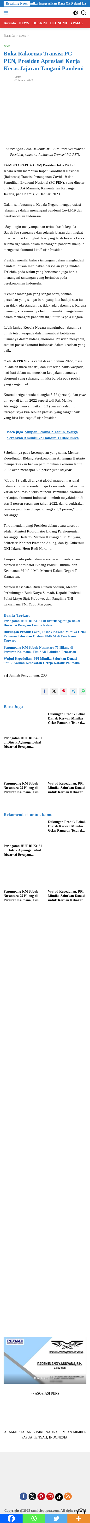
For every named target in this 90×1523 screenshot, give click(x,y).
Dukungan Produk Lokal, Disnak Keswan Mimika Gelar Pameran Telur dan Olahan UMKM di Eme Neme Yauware (45, 636)
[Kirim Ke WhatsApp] (82, 691)
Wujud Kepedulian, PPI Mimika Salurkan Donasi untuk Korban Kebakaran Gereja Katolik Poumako (42, 661)
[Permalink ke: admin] (7, 78)
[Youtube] (50, 1497)
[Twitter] (32, 1497)
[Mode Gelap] (75, 13)
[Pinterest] (41, 1497)
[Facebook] (23, 1497)
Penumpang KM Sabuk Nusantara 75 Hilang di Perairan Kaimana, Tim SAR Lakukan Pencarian (40, 650)
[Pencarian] (83, 13)
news (7, 46)
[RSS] (68, 1497)
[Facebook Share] (44, 691)
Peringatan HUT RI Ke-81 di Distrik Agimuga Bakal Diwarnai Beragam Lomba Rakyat (42, 623)
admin (17, 77)
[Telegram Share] (73, 691)
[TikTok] (59, 1497)
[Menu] (7, 13)
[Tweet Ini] (54, 691)
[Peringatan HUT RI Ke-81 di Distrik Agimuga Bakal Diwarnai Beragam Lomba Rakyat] (23, 723)
